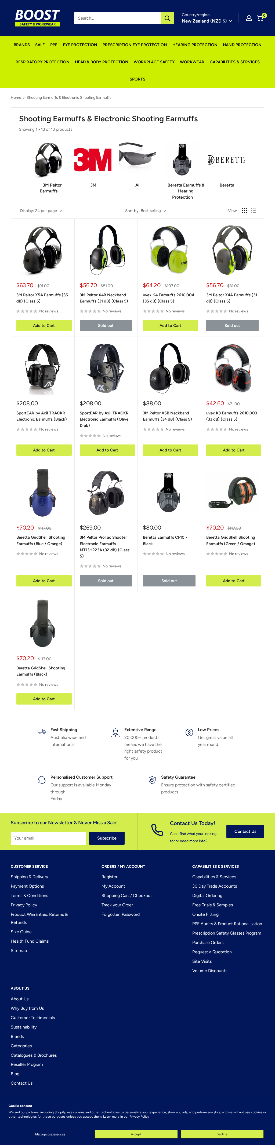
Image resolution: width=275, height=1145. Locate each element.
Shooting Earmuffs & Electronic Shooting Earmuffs (69, 97)
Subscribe (107, 838)
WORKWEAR (192, 62)
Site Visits (202, 961)
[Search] (167, 18)
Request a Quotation (212, 951)
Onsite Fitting (205, 914)
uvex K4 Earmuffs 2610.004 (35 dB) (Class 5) (168, 298)
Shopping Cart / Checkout (127, 895)
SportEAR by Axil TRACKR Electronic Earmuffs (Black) (41, 416)
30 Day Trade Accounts (214, 886)
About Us (19, 998)
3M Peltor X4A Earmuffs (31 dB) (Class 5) (231, 298)
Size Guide (21, 931)
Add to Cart (44, 325)
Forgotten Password (121, 914)
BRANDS (22, 44)
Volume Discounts (209, 970)
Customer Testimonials (33, 1017)
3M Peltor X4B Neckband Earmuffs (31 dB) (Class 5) (104, 298)
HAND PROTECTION (242, 44)
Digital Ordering (207, 895)
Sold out (106, 325)
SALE (40, 44)
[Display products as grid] (244, 210)
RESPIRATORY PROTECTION (43, 62)
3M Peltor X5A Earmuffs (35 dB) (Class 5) (42, 298)
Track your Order (117, 904)
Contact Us (245, 831)
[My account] (249, 18)
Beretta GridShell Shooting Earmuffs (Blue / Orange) (40, 540)
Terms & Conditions (29, 895)
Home (16, 97)
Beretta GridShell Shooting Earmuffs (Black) (40, 671)
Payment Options (27, 886)
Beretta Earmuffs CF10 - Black (165, 540)
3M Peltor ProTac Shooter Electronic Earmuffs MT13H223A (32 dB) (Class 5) (104, 547)
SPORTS (137, 79)
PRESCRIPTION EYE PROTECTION (135, 44)
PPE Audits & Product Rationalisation (227, 923)
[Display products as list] (253, 210)
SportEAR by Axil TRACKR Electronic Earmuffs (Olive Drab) (104, 419)
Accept (136, 1134)
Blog (15, 1073)
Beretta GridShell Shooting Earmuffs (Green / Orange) (230, 540)
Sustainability (24, 1027)
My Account (113, 886)
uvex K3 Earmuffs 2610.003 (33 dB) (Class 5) (231, 416)
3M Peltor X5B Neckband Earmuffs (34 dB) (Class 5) (167, 416)
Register (109, 876)
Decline (221, 1134)
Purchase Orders (207, 942)
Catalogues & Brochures (34, 1055)
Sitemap (19, 950)
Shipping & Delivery (29, 876)
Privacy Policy (139, 1116)
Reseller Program (27, 1064)
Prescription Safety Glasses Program (226, 933)
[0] (259, 18)
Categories (21, 1045)
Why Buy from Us (27, 1008)
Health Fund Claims (30, 941)
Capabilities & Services (214, 876)
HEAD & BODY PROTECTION (101, 62)
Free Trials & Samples (212, 904)
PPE (53, 44)
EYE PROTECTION (80, 44)
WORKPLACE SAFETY (154, 62)
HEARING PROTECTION (195, 44)
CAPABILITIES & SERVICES (235, 62)
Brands (17, 1036)
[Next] (245, 168)
